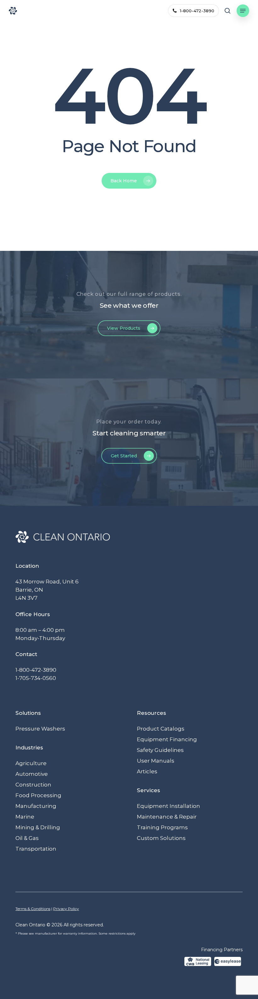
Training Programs (162, 827)
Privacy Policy (66, 908)
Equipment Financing (167, 739)
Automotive (31, 774)
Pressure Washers (40, 729)
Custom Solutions (161, 838)
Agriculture (31, 763)
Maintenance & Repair (167, 817)
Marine (24, 817)
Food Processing (38, 795)
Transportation (35, 849)
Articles (147, 771)
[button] (243, 11)
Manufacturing (35, 806)
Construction (33, 784)
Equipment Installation (168, 806)
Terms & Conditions (32, 908)
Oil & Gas (27, 838)
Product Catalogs (160, 729)
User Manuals (155, 761)
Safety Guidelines (160, 750)
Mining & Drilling (37, 827)
